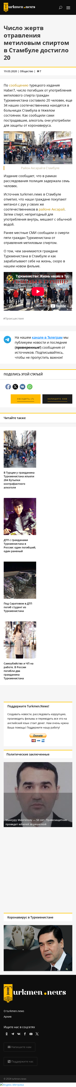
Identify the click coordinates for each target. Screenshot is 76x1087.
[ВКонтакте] (18, 1033)
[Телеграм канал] (12, 1033)
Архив (7, 1016)
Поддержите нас (22, 1061)
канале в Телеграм (47, 337)
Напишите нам (21, 1047)
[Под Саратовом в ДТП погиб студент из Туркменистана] (20, 597)
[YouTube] (30, 1033)
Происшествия (14, 318)
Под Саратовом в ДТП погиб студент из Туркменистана (18, 607)
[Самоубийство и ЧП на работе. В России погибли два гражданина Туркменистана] (20, 657)
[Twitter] (36, 1033)
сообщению (18, 85)
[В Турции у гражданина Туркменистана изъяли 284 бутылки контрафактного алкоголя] (20, 466)
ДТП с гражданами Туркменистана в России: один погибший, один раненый (20, 545)
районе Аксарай (52, 209)
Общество (26, 71)
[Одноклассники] (6, 1033)
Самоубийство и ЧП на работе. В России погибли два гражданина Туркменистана (18, 671)
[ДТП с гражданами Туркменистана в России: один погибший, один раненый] (20, 534)
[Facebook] (24, 1033)
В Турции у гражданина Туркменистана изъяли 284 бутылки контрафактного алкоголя (19, 480)
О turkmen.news (14, 1011)
